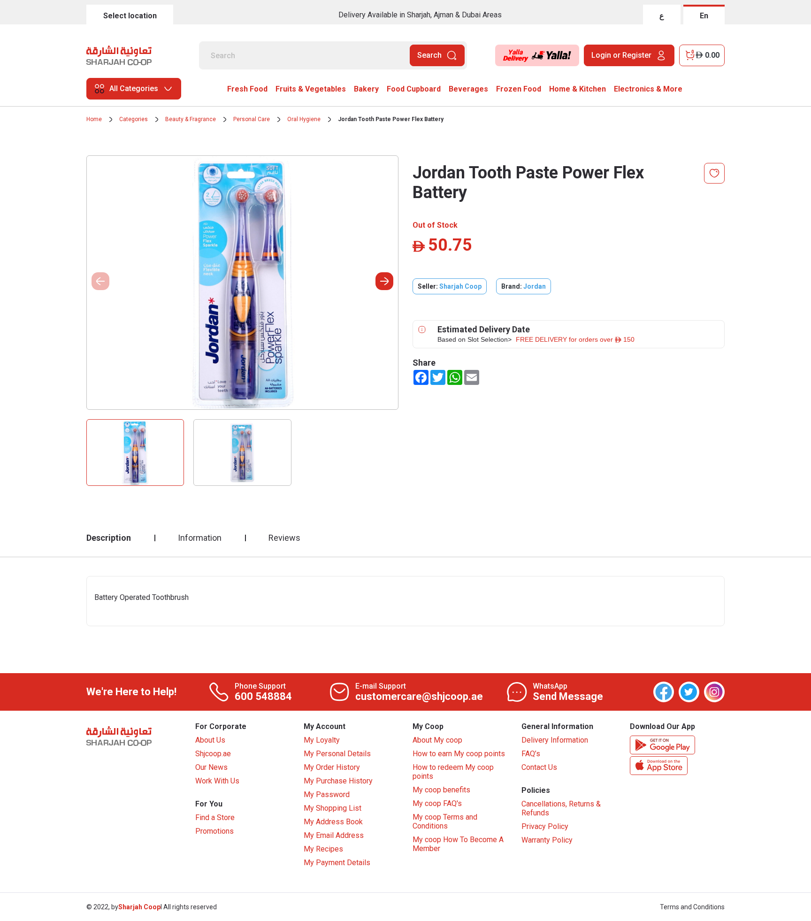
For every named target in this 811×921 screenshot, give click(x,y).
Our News (211, 767)
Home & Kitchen (577, 88)
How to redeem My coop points (453, 772)
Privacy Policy (544, 826)
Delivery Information (554, 740)
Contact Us (539, 767)
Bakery (366, 88)
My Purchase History (338, 780)
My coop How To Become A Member (458, 844)
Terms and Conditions (692, 907)
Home (94, 119)
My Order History (332, 767)
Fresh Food (247, 88)
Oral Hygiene (304, 119)
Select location (130, 15)
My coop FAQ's (437, 803)
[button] (384, 281)
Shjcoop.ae (213, 753)
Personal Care (251, 119)
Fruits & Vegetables (310, 88)
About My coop (437, 740)
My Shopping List (332, 808)
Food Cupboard (414, 88)
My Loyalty (322, 740)
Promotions (214, 831)
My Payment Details (337, 862)
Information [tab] (200, 538)
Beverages (468, 88)
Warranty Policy (547, 840)
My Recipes (323, 848)
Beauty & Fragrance (190, 119)
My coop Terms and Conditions (445, 821)
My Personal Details (337, 753)
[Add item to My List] (714, 173)
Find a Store (215, 817)
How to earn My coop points (459, 753)
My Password (327, 794)
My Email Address (334, 835)
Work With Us (217, 780)
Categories (133, 119)
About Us (210, 740)
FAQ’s (530, 753)
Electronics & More (648, 88)
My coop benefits (441, 789)
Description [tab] (108, 538)
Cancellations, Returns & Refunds (561, 808)
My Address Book (333, 821)
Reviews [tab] (284, 538)
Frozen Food (518, 88)
